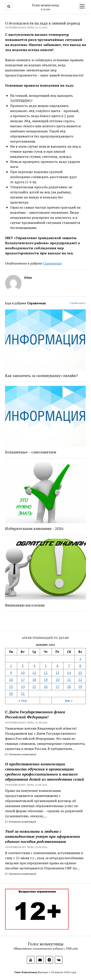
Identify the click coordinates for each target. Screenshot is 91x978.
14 (69, 672)
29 (80, 686)
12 (46, 672)
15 (80, 672)
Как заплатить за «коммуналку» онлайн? (41, 375)
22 (80, 679)
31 (23, 693)
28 (69, 686)
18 (34, 679)
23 (11, 686)
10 (23, 672)
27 (57, 686)
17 (23, 679)
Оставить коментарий (22, 754)
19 (46, 679)
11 (34, 672)
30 (11, 693)
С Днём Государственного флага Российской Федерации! (35, 714)
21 (69, 679)
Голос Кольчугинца (25, 972)
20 (57, 679)
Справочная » (78, 303)
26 (46, 686)
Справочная (52, 263)
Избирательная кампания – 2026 (34, 528)
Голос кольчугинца (45, 5)
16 (11, 679)
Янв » (69, 700)
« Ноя (22, 700)
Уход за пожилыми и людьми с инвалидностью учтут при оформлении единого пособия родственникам (42, 836)
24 (23, 686)
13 (57, 672)
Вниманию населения (25, 605)
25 (34, 686)
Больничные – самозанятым (30, 451)
